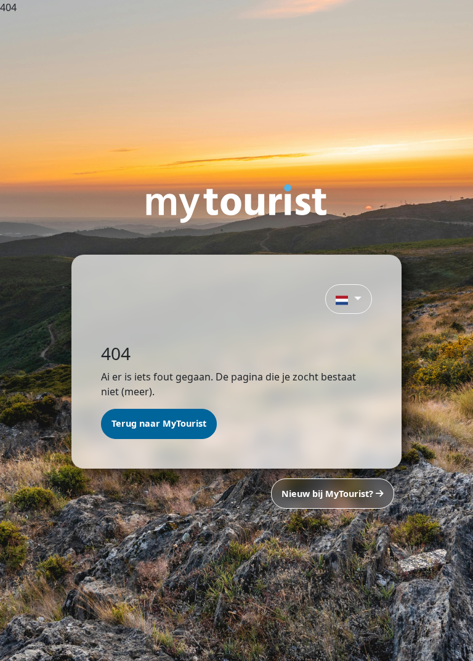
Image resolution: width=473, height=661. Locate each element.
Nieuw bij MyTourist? (328, 493)
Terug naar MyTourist (158, 423)
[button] (348, 299)
